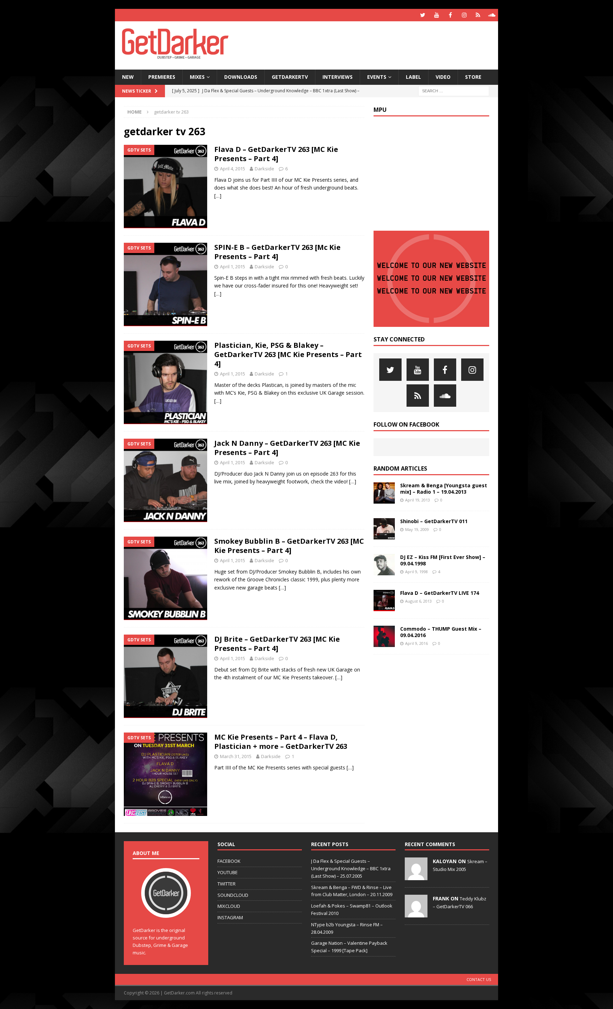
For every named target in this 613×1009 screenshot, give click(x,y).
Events (376, 76)
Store (473, 76)
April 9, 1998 (416, 571)
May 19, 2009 (417, 529)
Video (443, 76)
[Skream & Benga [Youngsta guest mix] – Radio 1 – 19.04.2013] (384, 493)
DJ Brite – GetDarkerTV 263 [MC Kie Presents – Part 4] (277, 643)
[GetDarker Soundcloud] (492, 15)
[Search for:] (453, 90)
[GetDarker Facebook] (450, 15)
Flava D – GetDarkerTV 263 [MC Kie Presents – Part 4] (276, 153)
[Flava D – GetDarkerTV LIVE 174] (384, 600)
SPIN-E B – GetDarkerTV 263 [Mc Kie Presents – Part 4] (277, 251)
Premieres (161, 76)
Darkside (264, 168)
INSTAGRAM (230, 917)
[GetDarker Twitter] (422, 15)
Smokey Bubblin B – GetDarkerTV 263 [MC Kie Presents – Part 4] (289, 545)
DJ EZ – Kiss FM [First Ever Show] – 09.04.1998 (442, 560)
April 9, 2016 (416, 643)
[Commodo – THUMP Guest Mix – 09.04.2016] (384, 636)
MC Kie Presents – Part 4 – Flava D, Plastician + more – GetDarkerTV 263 (280, 741)
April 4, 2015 (232, 168)
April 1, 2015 (232, 266)
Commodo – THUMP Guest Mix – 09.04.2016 (440, 631)
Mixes (197, 76)
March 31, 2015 (236, 756)
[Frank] (416, 913)
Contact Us (478, 979)
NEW (128, 76)
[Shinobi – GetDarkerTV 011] (384, 528)
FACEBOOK (229, 861)
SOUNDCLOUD (232, 895)
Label (413, 76)
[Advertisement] (375, 44)
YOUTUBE (227, 872)
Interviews (337, 76)
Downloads (240, 76)
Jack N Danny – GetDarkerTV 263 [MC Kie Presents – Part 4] (287, 447)
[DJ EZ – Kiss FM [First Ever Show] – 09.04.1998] (384, 564)
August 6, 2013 (418, 601)
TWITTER (226, 884)
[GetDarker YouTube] (436, 15)
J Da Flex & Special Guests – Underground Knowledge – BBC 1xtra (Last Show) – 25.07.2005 (351, 868)
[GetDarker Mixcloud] (478, 15)
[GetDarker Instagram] (464, 15)
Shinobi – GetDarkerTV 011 (434, 521)
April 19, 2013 (417, 500)
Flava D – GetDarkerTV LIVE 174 (439, 593)
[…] (217, 195)
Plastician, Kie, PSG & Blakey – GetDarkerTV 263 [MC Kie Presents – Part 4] (288, 354)
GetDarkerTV (290, 76)
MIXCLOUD (228, 906)
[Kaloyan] (416, 876)
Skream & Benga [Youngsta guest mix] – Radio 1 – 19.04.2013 (443, 488)
